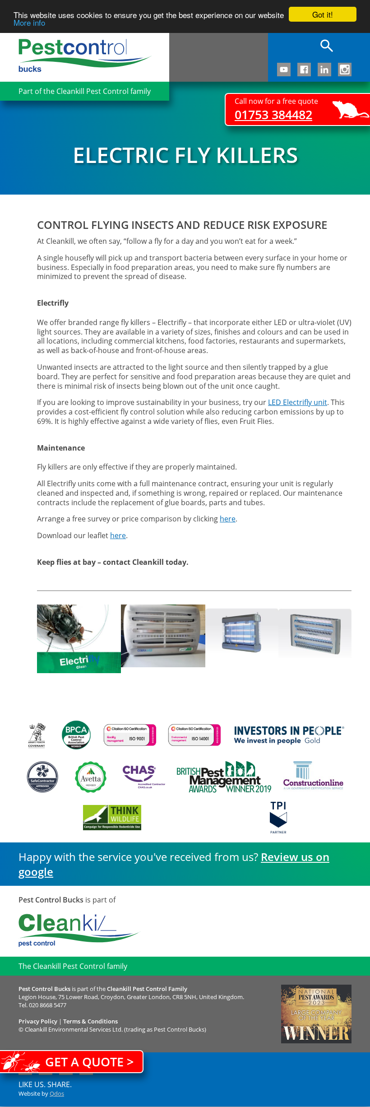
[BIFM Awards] (221, 777)
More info (29, 22)
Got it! (322, 14)
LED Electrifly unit (297, 402)
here (228, 519)
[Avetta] (90, 777)
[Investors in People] (289, 735)
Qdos (57, 1093)
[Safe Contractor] (42, 777)
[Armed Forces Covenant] (36, 735)
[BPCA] (76, 735)
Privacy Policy (37, 1021)
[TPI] (278, 817)
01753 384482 (273, 114)
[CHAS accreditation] (141, 777)
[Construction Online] (313, 777)
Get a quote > (89, 1061)
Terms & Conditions (90, 1021)
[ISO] (130, 735)
